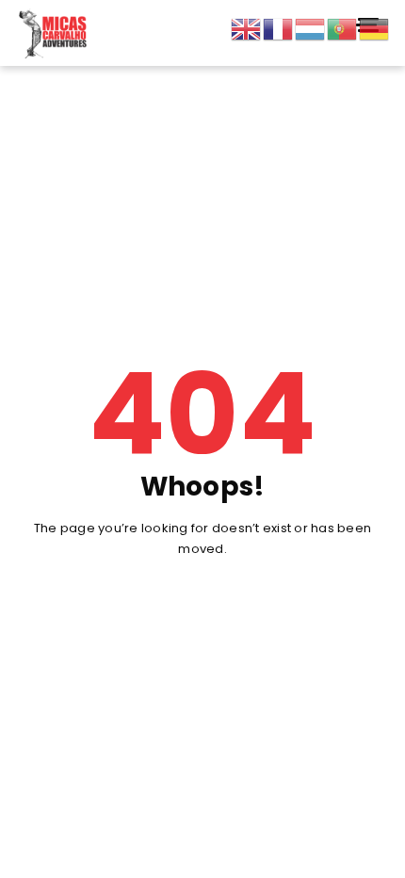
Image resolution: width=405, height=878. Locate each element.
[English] (247, 29)
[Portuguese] (343, 29)
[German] (375, 29)
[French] (279, 29)
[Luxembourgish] (311, 29)
